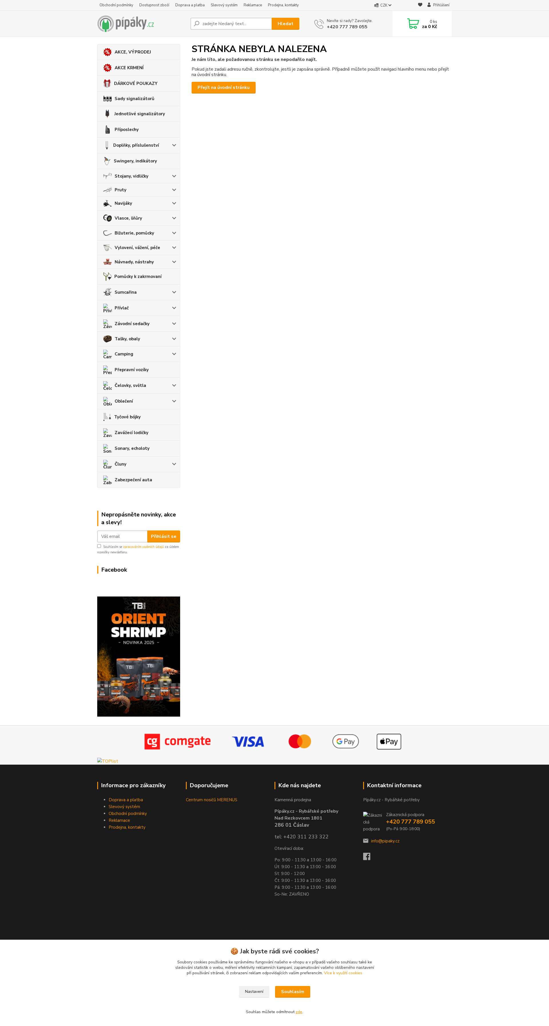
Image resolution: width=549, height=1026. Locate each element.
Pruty (120, 190)
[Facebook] (369, 858)
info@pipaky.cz (385, 841)
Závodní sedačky (132, 324)
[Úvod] (141, 24)
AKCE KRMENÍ (129, 68)
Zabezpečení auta (133, 480)
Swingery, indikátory (135, 161)
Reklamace (253, 5)
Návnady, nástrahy (134, 262)
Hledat (285, 24)
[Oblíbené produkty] (420, 5)
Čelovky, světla (130, 385)
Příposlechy (127, 129)
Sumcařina (126, 292)
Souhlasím (292, 992)
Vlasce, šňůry (128, 218)
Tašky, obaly (127, 339)
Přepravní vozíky (132, 370)
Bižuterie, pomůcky (134, 233)
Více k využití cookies (343, 973)
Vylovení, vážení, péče (137, 247)
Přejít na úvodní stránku (224, 87)
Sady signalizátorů (134, 99)
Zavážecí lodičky (131, 433)
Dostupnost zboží (154, 5)
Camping (124, 354)
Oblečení (124, 401)
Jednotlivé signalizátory (139, 114)
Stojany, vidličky (131, 176)
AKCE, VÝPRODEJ (133, 52)
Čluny (120, 464)
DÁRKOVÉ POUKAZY (136, 83)
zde (299, 1012)
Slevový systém (224, 5)
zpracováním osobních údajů (143, 547)
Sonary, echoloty (132, 448)
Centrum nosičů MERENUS (211, 800)
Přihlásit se (163, 536)
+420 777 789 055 (347, 27)
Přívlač (122, 308)
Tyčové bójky (127, 417)
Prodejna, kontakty (283, 5)
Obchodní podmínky (116, 5)
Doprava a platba (190, 5)
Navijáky (123, 203)
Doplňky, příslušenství (136, 145)
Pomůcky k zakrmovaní (138, 276)
